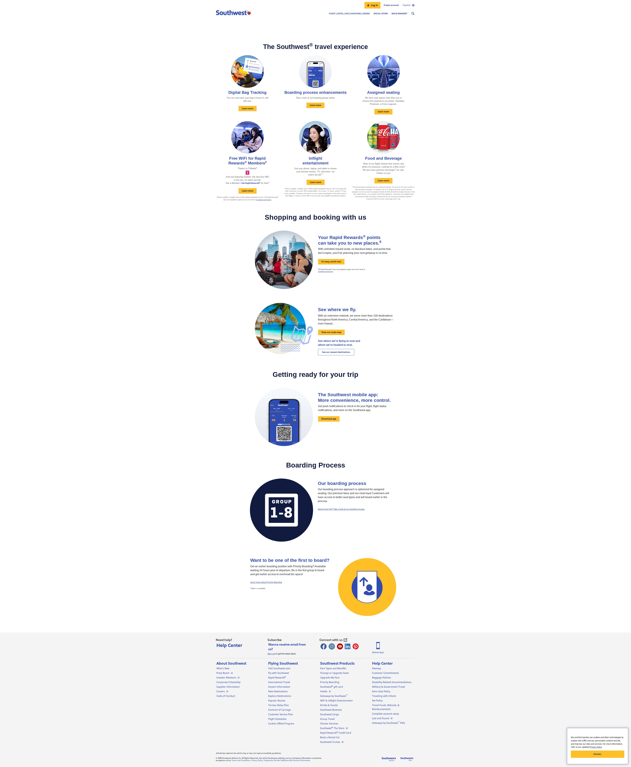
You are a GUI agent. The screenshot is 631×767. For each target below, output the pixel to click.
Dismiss (598, 754)
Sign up (271, 653)
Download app (328, 418)
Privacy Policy (257, 760)
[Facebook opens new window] (323, 646)
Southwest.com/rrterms (263, 200)
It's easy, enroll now (331, 261)
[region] (597, 746)
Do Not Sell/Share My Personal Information (292, 760)
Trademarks (268, 760)
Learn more (247, 108)
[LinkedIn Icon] (348, 646)
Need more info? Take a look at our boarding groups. (341, 509)
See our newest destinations (336, 352)
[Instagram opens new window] (332, 646)
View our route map (331, 332)
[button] (372, 5)
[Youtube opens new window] (340, 646)
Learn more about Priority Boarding (266, 582)
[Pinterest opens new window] (355, 646)
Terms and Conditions (241, 760)
